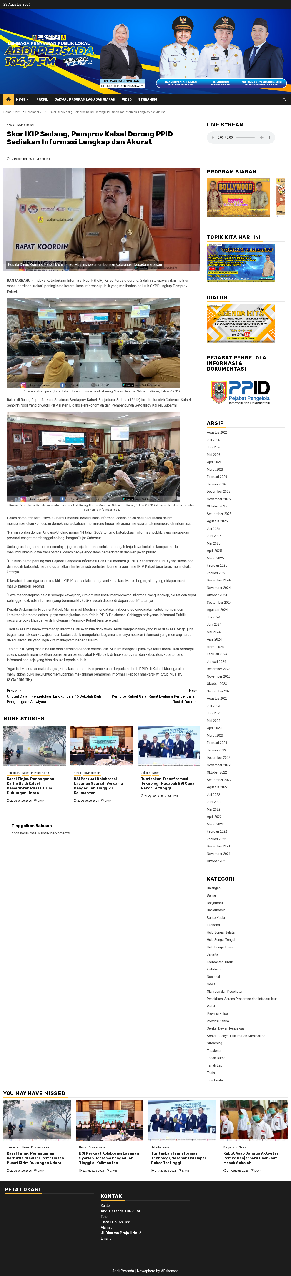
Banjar (211, 895)
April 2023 (214, 728)
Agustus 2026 (217, 432)
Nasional (213, 977)
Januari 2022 (216, 839)
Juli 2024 (213, 617)
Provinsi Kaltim (92, 772)
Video (127, 100)
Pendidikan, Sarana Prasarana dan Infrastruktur (242, 999)
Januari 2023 (216, 750)
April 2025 (214, 551)
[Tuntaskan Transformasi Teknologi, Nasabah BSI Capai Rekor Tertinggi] (169, 746)
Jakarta (146, 772)
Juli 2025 (213, 529)
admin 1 (45, 159)
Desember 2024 (218, 580)
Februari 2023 (217, 743)
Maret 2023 (215, 735)
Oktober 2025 (217, 506)
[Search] (284, 99)
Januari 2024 (216, 662)
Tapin (211, 1073)
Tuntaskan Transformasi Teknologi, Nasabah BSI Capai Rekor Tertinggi (168, 784)
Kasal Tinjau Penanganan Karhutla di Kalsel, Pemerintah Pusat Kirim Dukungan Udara (30, 786)
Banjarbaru (13, 772)
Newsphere (146, 1271)
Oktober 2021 (217, 861)
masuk (35, 833)
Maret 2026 (215, 469)
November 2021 (219, 854)
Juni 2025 (214, 536)
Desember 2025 (218, 492)
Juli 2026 (213, 440)
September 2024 (219, 602)
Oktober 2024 (217, 595)
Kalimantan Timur (220, 962)
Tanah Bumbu (217, 1058)
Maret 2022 (215, 824)
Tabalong (214, 1051)
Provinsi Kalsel (25, 125)
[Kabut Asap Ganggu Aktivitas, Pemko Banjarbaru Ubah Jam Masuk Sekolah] (254, 1120)
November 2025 (219, 499)
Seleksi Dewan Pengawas (226, 1028)
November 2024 (219, 588)
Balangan (214, 888)
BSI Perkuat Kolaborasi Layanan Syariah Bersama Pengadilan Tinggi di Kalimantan (98, 786)
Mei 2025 (213, 543)
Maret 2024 (215, 647)
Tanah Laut (215, 1065)
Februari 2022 (217, 831)
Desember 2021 (218, 846)
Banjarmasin (216, 910)
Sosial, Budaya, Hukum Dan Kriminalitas (236, 1036)
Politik (211, 1006)
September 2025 (219, 514)
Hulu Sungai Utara (220, 947)
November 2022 (219, 765)
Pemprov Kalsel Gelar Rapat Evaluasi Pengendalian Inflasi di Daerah (154, 696)
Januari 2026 (216, 484)
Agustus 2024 (217, 610)
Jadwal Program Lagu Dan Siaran (85, 100)
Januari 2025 (216, 573)
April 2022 (214, 817)
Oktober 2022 (217, 772)
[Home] (8, 100)
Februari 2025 (217, 565)
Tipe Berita (215, 1080)
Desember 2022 (218, 758)
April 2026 (214, 462)
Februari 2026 (217, 477)
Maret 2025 (215, 558)
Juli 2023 (213, 706)
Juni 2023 (214, 713)
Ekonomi (213, 925)
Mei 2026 (213, 455)
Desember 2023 (218, 669)
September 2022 (219, 780)
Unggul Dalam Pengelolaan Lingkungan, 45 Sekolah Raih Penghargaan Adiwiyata (54, 696)
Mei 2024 (213, 632)
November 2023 (219, 676)
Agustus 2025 (217, 521)
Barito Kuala (216, 918)
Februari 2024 (217, 654)
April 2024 (214, 639)
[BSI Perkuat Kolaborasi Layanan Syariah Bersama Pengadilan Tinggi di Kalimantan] (101, 746)
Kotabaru (214, 969)
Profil (42, 100)
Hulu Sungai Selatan (221, 932)
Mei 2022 (213, 809)
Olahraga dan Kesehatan (225, 992)
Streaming (147, 100)
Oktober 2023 (217, 684)
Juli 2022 (213, 795)
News (20, 100)
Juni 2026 (214, 447)
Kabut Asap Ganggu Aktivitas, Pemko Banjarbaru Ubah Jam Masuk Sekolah (251, 1158)
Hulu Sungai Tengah (221, 940)
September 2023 (219, 691)
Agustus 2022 (217, 787)
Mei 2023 (213, 721)
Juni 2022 (214, 802)
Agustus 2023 (217, 698)
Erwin (41, 800)
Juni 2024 (214, 625)
